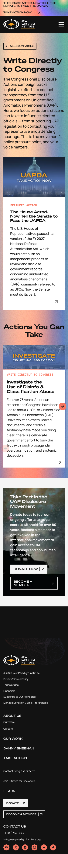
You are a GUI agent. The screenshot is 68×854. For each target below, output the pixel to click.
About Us (12, 715)
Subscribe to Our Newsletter (19, 697)
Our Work (12, 738)
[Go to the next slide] (62, 406)
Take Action (15, 758)
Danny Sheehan (18, 748)
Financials (9, 691)
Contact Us (14, 826)
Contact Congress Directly (19, 771)
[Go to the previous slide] (5, 449)
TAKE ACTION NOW (17, 12)
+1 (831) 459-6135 (13, 833)
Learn (9, 791)
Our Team (9, 722)
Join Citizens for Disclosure (19, 781)
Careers (8, 728)
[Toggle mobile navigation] (61, 24)
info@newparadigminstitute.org (22, 839)
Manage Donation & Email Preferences (25, 703)
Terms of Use (11, 685)
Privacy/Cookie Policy (15, 679)
